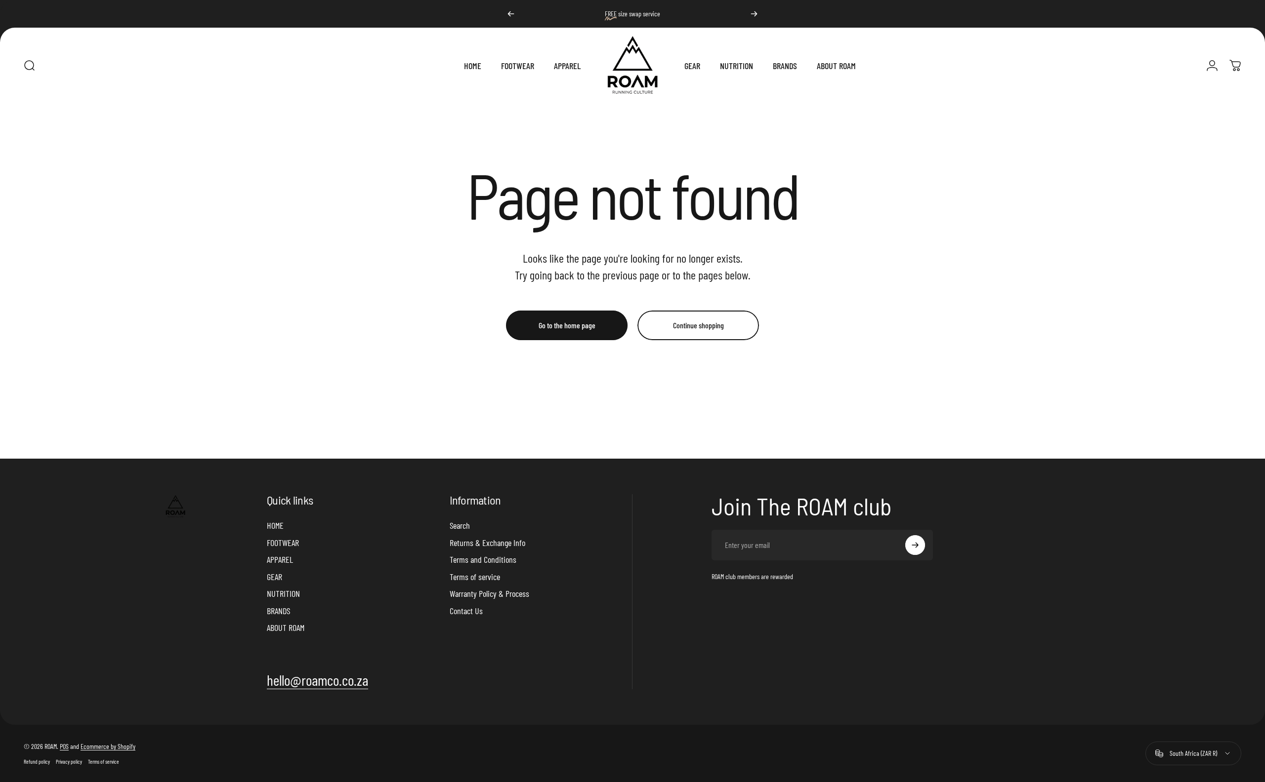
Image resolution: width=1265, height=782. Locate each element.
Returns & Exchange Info (487, 542)
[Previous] (511, 14)
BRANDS (278, 610)
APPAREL (280, 559)
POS (64, 746)
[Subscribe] (915, 545)
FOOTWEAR (283, 542)
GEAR (274, 576)
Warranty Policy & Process (489, 593)
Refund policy (37, 761)
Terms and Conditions (483, 559)
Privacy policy (69, 761)
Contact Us (466, 610)
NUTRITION (283, 593)
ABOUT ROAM (285, 627)
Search (460, 525)
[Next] (754, 14)
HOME (275, 525)
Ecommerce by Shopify (108, 746)
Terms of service (475, 576)
